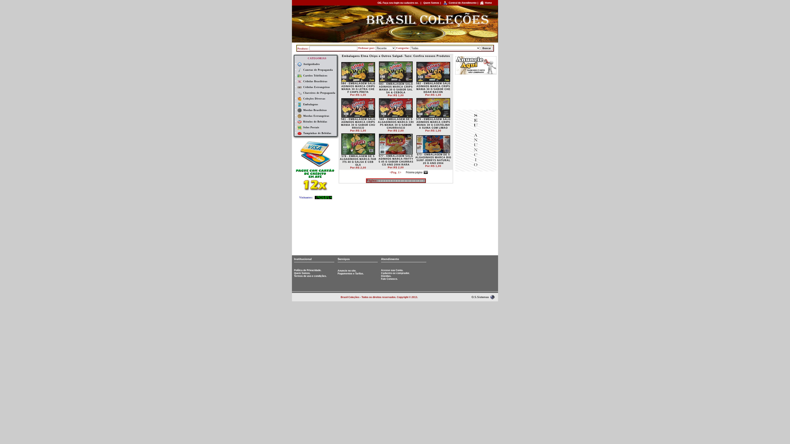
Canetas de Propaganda (318, 69)
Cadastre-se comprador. (395, 273)
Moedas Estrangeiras (316, 115)
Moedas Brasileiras (315, 110)
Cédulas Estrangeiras (316, 87)
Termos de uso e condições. (310, 276)
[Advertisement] (475, 92)
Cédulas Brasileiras (315, 81)
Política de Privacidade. (307, 270)
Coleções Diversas (314, 98)
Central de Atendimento (462, 2)
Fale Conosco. (389, 279)
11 (406, 181)
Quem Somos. (302, 273)
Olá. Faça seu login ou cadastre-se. (398, 2)
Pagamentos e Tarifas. (351, 273)
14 (417, 181)
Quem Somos (431, 2)
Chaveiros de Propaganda (319, 92)
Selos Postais (311, 127)
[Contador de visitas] (323, 198)
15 (421, 181)
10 (402, 181)
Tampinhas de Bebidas (317, 133)
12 (410, 181)
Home (488, 2)
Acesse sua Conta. (392, 270)
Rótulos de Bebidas (315, 121)
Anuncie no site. (347, 270)
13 (413, 181)
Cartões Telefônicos (315, 75)
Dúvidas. (386, 276)
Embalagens (310, 104)
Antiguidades (311, 64)
